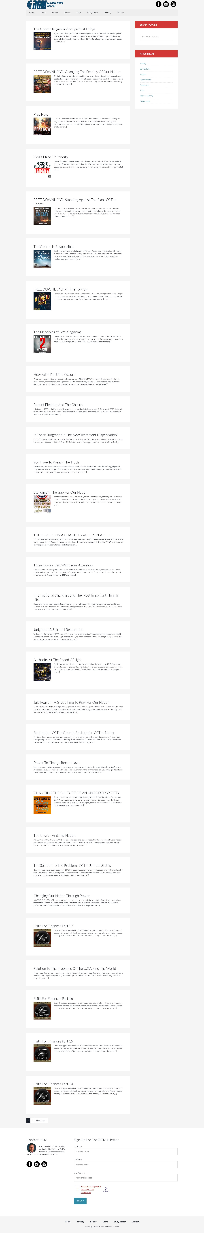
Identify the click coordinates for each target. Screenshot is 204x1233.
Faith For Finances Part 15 (53, 1041)
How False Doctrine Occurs (54, 374)
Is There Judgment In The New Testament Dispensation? (76, 435)
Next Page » (41, 1121)
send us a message (48, 1152)
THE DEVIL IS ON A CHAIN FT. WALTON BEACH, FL (73, 535)
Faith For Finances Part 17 (53, 926)
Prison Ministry (145, 80)
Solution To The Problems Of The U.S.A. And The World (75, 968)
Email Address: (79, 1173)
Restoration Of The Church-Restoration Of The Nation (74, 732)
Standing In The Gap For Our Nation (60, 492)
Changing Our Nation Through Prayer (62, 895)
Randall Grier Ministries (45, 4)
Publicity (143, 74)
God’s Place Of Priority (51, 157)
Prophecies (144, 85)
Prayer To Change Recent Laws (57, 762)
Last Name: (78, 1160)
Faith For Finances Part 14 (53, 1084)
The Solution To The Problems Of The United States (72, 865)
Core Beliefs (145, 69)
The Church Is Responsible (54, 246)
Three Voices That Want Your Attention (63, 565)
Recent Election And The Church (58, 404)
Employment (145, 101)
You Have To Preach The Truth (56, 462)
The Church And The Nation (54, 835)
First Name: (78, 1146)
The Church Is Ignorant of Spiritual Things (65, 29)
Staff (142, 90)
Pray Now (41, 114)
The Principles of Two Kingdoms (57, 332)
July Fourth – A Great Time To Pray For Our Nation (71, 702)
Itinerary (143, 64)
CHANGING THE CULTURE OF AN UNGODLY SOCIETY (76, 792)
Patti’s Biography (146, 96)
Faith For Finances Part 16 (53, 998)
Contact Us (53, 1154)
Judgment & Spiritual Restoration (58, 629)
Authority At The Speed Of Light (58, 659)
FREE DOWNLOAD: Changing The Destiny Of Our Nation (77, 71)
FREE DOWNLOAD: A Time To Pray (60, 289)
